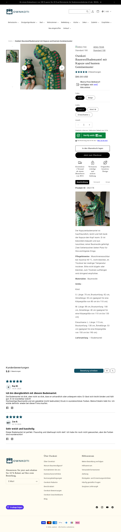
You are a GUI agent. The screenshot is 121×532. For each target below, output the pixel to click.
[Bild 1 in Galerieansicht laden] (12, 56)
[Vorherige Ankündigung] (6, 2)
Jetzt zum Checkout (93, 155)
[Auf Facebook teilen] (7, 408)
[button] (79, 11)
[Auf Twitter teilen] (12, 408)
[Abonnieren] (36, 481)
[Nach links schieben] (24, 67)
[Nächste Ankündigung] (114, 2)
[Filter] (106, 371)
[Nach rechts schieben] (62, 67)
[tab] (82, 182)
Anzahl (77, 120)
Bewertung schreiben (89, 371)
